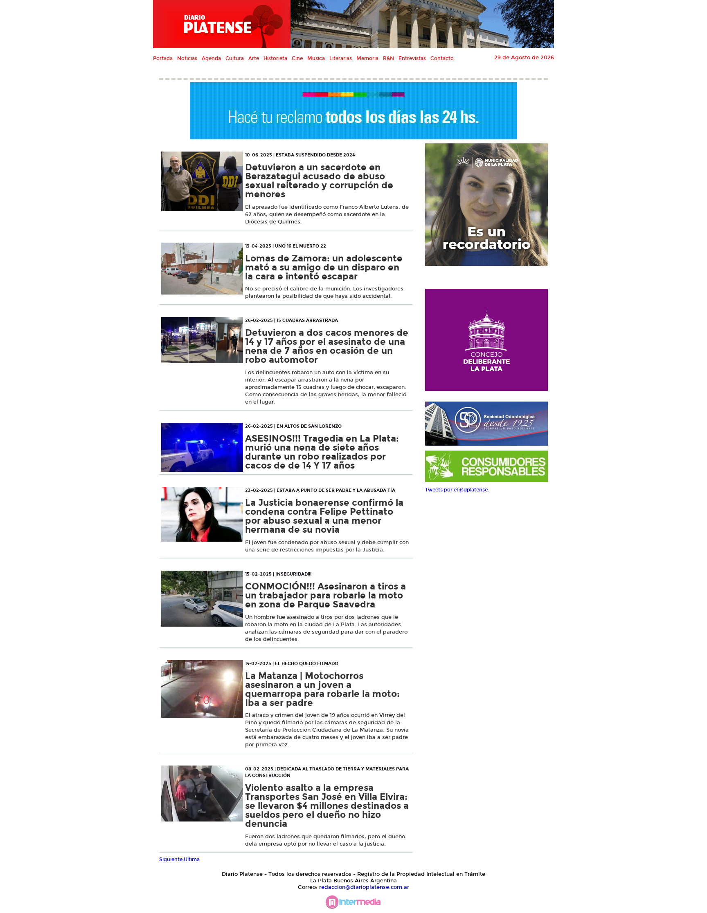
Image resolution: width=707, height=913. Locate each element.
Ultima (192, 859)
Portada (163, 58)
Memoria (367, 58)
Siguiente (170, 859)
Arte (253, 58)
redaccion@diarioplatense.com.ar (364, 887)
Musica (316, 58)
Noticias (187, 58)
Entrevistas (412, 58)
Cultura (234, 58)
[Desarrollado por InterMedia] (353, 904)
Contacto (442, 58)
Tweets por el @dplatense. (457, 490)
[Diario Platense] (221, 24)
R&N (388, 58)
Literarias (340, 58)
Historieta (275, 58)
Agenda (211, 58)
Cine (297, 58)
